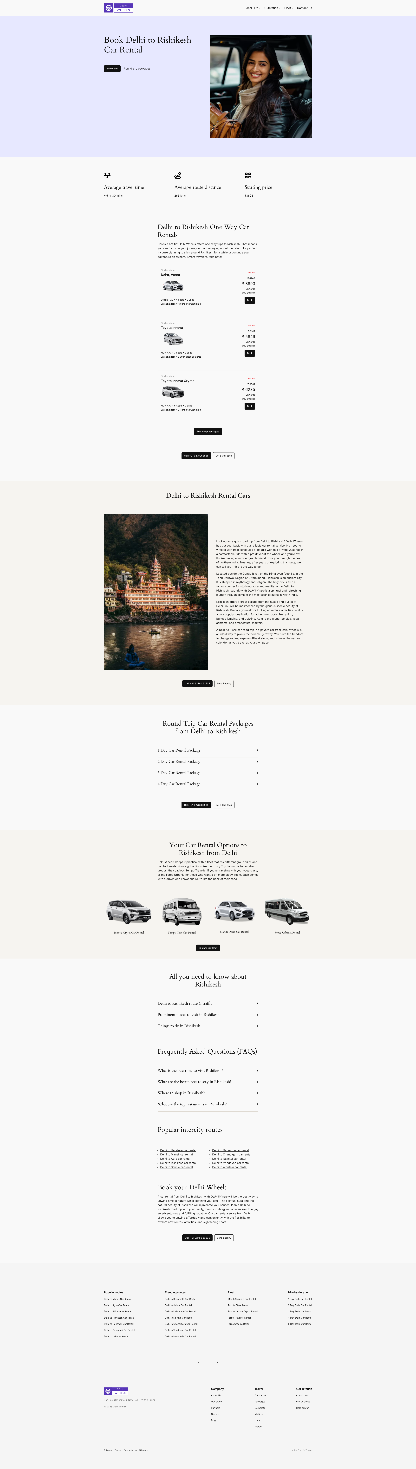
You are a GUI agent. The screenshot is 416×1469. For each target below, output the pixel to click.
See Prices (112, 68)
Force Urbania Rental (287, 932)
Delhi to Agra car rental (175, 1158)
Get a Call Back (224, 455)
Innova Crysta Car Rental (129, 932)
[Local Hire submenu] (259, 8)
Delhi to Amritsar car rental (229, 1167)
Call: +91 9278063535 (196, 455)
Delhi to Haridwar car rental (178, 1150)
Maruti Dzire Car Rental (234, 932)
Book (250, 300)
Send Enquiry (224, 683)
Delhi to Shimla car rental (176, 1167)
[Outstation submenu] (279, 8)
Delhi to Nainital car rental (229, 1158)
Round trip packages (137, 68)
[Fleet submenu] (292, 8)
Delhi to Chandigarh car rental (231, 1154)
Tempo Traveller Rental (182, 932)
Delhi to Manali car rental (176, 1154)
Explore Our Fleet (208, 948)
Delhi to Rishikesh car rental (178, 1163)
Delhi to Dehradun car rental (230, 1150)
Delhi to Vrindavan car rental (230, 1163)
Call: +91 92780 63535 (197, 683)
